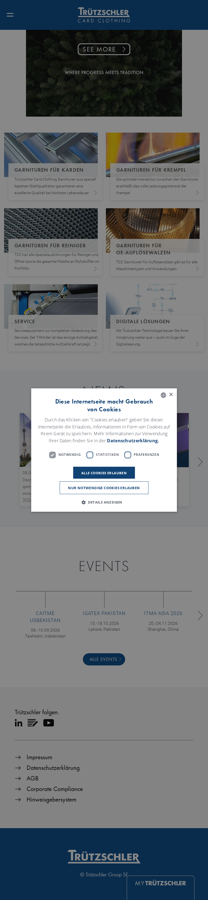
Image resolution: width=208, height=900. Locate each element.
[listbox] (163, 395)
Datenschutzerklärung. (133, 441)
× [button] (171, 395)
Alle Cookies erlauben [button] (104, 472)
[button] (104, 502)
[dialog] (104, 450)
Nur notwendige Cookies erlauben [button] (104, 487)
